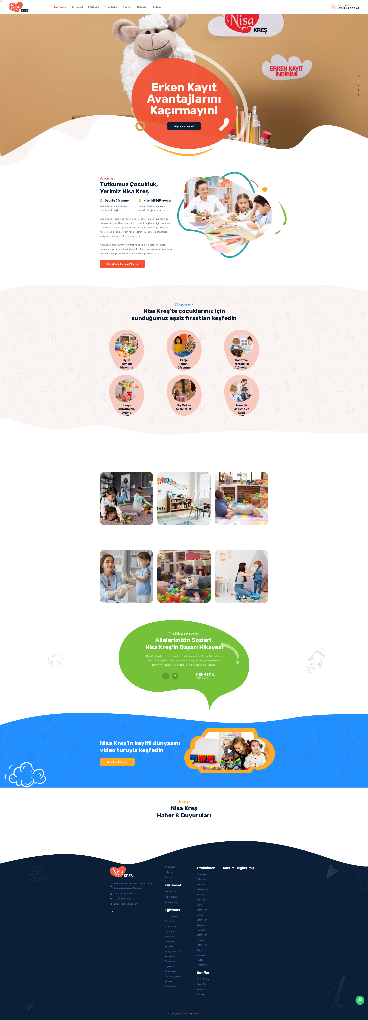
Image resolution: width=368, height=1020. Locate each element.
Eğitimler (93, 7)
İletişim (157, 7)
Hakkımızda (170, 891)
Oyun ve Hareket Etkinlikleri (202, 929)
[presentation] (165, 676)
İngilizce (201, 899)
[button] (358, 76)
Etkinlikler (111, 7)
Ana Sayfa (60, 7)
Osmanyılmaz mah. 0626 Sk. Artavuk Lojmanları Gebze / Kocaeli (133, 886)
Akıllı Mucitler (203, 979)
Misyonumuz (171, 896)
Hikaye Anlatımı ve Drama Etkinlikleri (172, 956)
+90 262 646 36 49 (124, 893)
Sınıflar (127, 7)
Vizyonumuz (171, 901)
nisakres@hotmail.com (126, 903)
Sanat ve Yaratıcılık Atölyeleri (169, 941)
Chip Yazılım (194, 1013)
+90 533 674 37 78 (124, 898)
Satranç (201, 894)
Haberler (142, 7)
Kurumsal (77, 7)
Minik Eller (202, 984)
